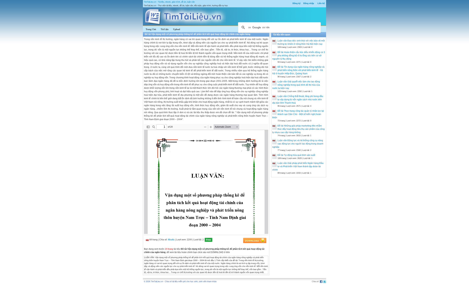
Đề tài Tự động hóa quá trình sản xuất (296, 155)
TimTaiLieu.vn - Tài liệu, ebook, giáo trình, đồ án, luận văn (169, 2)
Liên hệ (321, 3)
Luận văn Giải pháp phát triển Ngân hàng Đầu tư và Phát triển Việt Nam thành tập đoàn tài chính (298, 166)
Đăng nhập (308, 3)
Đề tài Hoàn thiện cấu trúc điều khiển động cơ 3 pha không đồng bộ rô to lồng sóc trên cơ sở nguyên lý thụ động (298, 55)
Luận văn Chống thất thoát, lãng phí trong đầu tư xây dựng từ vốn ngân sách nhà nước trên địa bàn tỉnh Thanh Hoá (297, 99)
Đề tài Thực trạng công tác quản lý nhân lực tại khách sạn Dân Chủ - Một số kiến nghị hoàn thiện (298, 114)
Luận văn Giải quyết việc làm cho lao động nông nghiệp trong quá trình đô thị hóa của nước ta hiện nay (296, 84)
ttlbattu (171, 239)
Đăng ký (296, 3)
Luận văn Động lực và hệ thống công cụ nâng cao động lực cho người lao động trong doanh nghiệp (297, 143)
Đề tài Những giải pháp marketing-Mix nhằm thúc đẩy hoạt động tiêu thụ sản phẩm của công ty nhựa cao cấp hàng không (298, 129)
